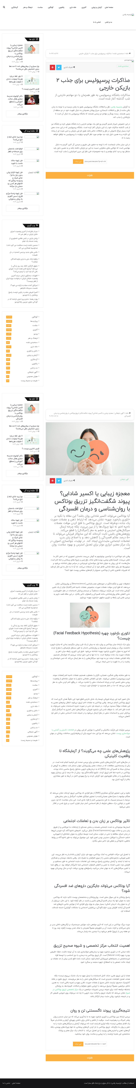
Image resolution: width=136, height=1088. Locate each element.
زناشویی (61, 7)
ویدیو (36, 334)
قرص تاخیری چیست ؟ (30, 89)
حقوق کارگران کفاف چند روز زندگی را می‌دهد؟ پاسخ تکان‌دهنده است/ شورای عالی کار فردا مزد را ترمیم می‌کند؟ (23, 269)
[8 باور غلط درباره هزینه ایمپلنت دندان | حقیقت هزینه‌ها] (32, 80)
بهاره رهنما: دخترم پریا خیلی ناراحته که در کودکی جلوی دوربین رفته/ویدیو (23, 300)
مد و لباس (108, 22)
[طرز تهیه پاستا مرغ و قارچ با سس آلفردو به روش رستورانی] (32, 197)
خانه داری (73, 7)
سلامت (40, 7)
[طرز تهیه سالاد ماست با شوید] (32, 164)
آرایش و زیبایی (97, 7)
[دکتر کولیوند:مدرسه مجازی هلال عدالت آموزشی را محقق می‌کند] (32, 100)
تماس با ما (97, 22)
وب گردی (31, 225)
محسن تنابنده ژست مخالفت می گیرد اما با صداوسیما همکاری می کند (22, 246)
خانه (127, 53)
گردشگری (14, 7)
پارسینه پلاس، (116, 106)
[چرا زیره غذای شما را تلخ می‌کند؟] (32, 141)
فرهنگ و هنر (27, 7)
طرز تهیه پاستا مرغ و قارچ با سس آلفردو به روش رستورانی (14, 196)
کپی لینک (78, 161)
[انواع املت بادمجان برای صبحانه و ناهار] (32, 152)
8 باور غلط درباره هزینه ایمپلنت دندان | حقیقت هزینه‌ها (14, 79)
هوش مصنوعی (32, 376)
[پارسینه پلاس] (128, 15)
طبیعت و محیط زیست (29, 380)
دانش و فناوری (32, 351)
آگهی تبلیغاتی (33, 372)
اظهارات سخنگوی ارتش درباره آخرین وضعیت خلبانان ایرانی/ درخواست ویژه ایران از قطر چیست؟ (22, 278)
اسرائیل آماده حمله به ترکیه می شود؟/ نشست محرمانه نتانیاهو (24, 287)
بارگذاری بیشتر (23, 113)
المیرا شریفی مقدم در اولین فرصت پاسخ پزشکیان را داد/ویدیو (23, 293)
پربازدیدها (34, 321)
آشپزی (84, 7)
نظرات (90, 175)
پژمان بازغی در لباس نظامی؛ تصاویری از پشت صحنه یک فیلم (23, 240)
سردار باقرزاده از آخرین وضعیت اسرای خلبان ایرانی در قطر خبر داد (24, 233)
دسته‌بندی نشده (118, 53)
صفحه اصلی (109, 7)
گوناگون (50, 7)
